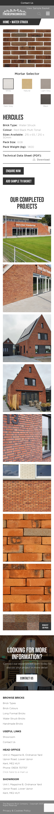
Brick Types (9, 703)
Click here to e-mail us (15, 772)
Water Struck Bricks (14, 718)
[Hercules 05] (27, 587)
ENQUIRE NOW (13, 171)
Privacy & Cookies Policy (17, 810)
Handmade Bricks (13, 724)
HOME (6, 22)
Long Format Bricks (14, 713)
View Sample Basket (38, 8)
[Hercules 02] (27, 288)
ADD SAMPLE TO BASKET (19, 181)
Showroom (9, 737)
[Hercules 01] (27, 238)
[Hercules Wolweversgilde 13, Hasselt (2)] (27, 438)
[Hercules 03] (27, 488)
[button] (39, 14)
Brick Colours (10, 708)
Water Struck (20, 22)
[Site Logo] (14, 12)
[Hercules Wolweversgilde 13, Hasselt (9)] (27, 388)
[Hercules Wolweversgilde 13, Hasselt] (27, 338)
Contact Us (27, 3)
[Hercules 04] (27, 538)
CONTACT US (26, 678)
